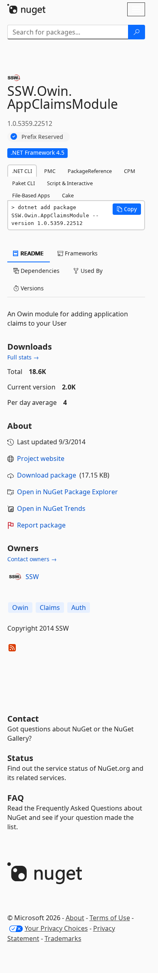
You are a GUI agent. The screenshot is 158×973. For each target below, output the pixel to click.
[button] (127, 209)
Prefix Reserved (42, 137)
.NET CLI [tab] (22, 171)
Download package (46, 475)
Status (20, 757)
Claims (50, 607)
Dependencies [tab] (39, 271)
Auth (78, 607)
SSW (32, 576)
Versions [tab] (31, 288)
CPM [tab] (129, 171)
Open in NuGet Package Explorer (67, 491)
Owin (20, 607)
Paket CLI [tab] (23, 183)
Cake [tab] (68, 195)
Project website (40, 458)
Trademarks (63, 938)
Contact (23, 718)
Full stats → (23, 357)
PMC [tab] (50, 171)
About (75, 917)
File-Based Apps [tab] (31, 195)
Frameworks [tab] (80, 253)
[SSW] (15, 576)
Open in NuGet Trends (51, 508)
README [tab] (31, 253)
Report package (41, 525)
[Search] (136, 32)
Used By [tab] (90, 271)
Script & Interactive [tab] (70, 183)
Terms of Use (110, 917)
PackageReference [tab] (90, 171)
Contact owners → (32, 559)
